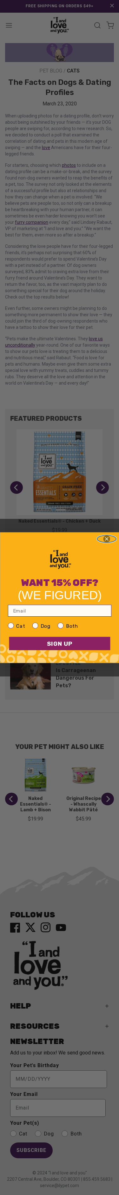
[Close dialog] (106, 539)
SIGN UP (59, 643)
